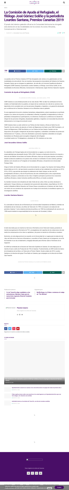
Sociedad (16, 33)
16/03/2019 (9, 33)
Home (5, 7)
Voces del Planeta (24, 33)
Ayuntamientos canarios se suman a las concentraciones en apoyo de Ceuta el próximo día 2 (36, 387)
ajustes (49, 488)
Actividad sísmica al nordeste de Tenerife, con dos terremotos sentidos (31, 401)
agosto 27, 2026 (16, 389)
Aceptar (59, 487)
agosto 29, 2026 (9, 382)
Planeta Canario (22, 308)
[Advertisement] (35, 220)
